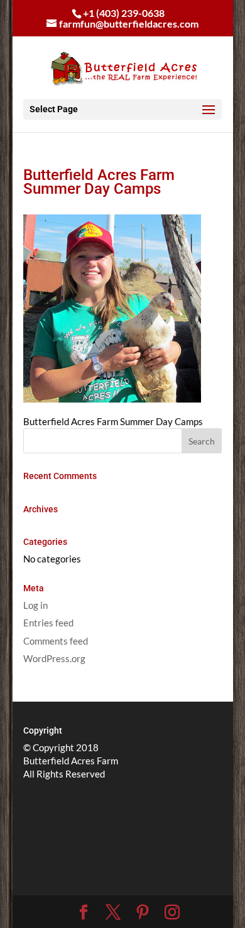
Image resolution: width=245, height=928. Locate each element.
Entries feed (48, 622)
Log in (35, 605)
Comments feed (55, 640)
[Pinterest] (142, 912)
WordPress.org (54, 658)
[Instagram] (172, 912)
